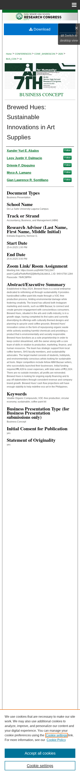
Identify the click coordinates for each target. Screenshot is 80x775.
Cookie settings (56, 735)
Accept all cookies (40, 753)
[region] (40, 742)
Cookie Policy (56, 740)
